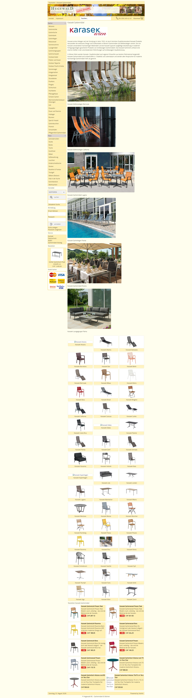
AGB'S (50, 240)
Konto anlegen (53, 227)
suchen (56, 197)
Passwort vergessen (55, 229)
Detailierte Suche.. (54, 204)
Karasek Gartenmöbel (64, 2)
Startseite (52, 2)
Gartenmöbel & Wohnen (102, 696)
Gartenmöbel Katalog (55, 242)
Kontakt (51, 18)
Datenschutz (52, 238)
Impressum (59, 18)
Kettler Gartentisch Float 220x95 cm (57, 263)
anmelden (57, 224)
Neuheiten (51, 245)
